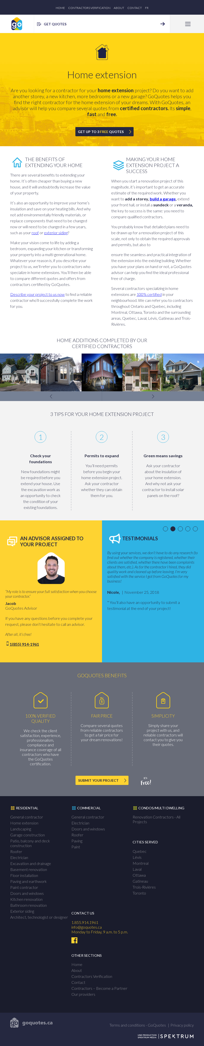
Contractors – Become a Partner (99, 988)
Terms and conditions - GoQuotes (137, 1025)
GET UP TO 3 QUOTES (101, 132)
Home (60, 8)
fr (147, 8)
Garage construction (27, 834)
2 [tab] (174, 529)
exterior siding (56, 232)
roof (35, 232)
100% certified (149, 294)
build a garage (163, 198)
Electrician (19, 857)
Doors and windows (27, 893)
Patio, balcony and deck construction (30, 843)
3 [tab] (181, 529)
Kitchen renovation (26, 899)
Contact (134, 8)
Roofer (16, 851)
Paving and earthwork (28, 881)
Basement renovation (28, 869)
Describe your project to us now (37, 294)
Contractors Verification (89, 8)
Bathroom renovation (28, 905)
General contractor (26, 817)
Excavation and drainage (30, 863)
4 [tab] (189, 529)
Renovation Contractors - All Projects (156, 819)
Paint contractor (24, 887)
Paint (75, 846)
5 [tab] (196, 529)
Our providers (83, 994)
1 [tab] (166, 529)
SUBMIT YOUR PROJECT (98, 780)
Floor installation (24, 875)
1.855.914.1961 (84, 922)
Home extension (24, 822)
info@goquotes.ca (86, 927)
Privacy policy (182, 1025)
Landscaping (20, 828)
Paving (76, 840)
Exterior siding (22, 911)
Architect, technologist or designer (39, 917)
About (119, 8)
